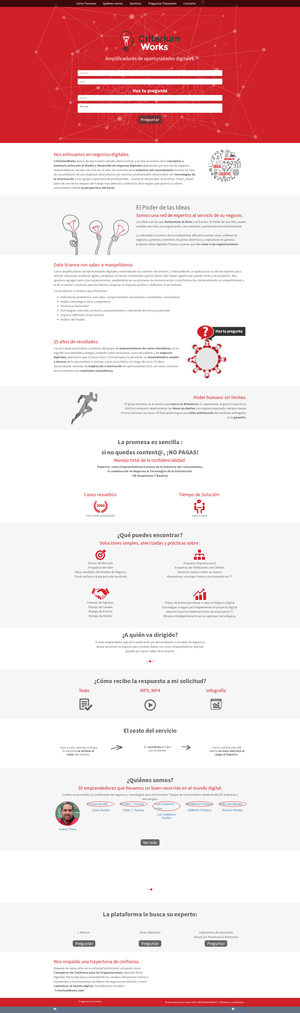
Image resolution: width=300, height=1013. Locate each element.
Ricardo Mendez (232, 810)
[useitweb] (239, 1009)
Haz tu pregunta (150, 90)
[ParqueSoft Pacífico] (68, 1010)
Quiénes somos (113, 3)
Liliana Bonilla (101, 810)
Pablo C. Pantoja (133, 810)
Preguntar (150, 119)
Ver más (150, 842)
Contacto (190, 3)
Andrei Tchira (67, 829)
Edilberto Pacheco (199, 810)
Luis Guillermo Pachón (166, 816)
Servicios (135, 3)
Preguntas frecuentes (162, 3)
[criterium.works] (150, 41)
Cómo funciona (86, 3)
